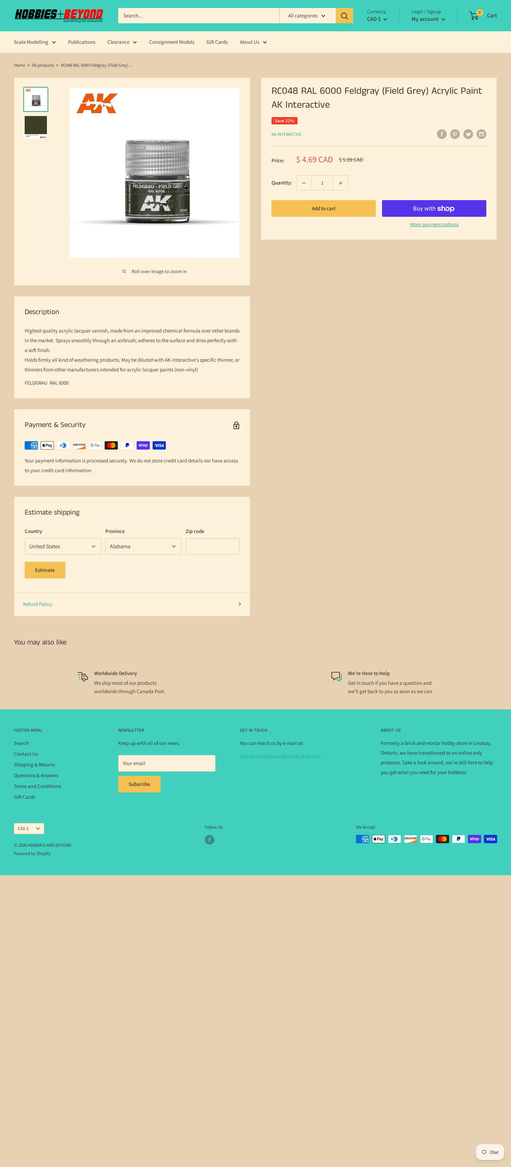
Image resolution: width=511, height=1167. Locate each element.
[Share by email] (481, 134)
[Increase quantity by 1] (340, 183)
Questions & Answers (36, 775)
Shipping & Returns (34, 764)
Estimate (45, 570)
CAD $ (23, 828)
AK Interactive (286, 134)
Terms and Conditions (37, 786)
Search (21, 743)
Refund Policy (37, 604)
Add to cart (323, 208)
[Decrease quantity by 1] (304, 183)
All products (43, 65)
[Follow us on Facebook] (209, 840)
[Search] (344, 15)
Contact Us (26, 753)
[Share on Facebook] (442, 134)
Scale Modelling (31, 42)
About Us (249, 42)
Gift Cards (217, 42)
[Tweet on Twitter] (468, 134)
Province (115, 531)
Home (19, 65)
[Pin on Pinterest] (455, 134)
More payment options (434, 224)
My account (426, 19)
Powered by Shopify (32, 853)
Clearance (118, 42)
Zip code (195, 531)
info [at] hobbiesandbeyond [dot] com (280, 756)
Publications (81, 42)
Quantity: (281, 183)
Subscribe (139, 784)
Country (33, 531)
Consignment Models (171, 42)
